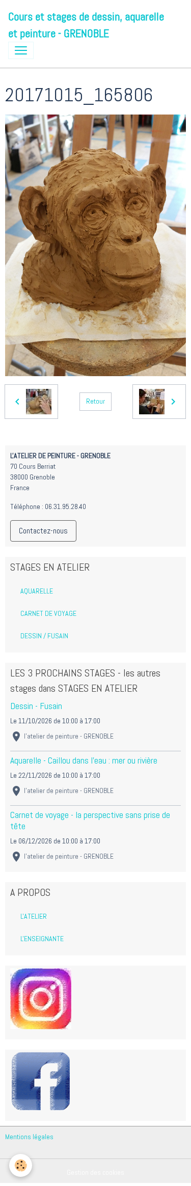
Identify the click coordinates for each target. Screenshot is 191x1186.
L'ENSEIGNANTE (42, 938)
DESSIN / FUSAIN (44, 635)
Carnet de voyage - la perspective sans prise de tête (90, 820)
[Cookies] (20, 1165)
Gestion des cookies (95, 1172)
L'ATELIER (33, 916)
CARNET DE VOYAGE (48, 613)
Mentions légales (29, 1136)
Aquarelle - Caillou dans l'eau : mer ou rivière (83, 760)
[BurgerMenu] (21, 50)
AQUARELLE (36, 591)
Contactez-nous (43, 530)
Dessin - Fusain (36, 706)
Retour (95, 401)
